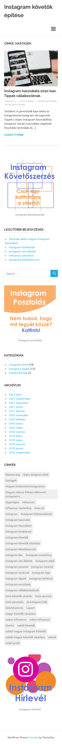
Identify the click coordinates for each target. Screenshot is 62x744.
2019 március (17, 444)
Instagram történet (41, 578)
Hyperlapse (12, 502)
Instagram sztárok (42, 566)
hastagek (11, 480)
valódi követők (26, 625)
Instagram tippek (15, 104)
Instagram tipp (41, 572)
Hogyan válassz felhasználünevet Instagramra (26, 494)
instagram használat (18, 519)
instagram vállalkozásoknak (22, 590)
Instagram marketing (38, 555)
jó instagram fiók (37, 601)
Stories (10, 625)
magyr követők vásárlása (20, 613)
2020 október (17, 419)
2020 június (16, 423)
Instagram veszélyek (18, 584)
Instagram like (14, 555)
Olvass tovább (13, 134)
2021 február (17, 411)
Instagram (12, 513)
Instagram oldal (44, 560)
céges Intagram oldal (35, 474)
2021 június (16, 406)
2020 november (18, 415)
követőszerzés (14, 607)
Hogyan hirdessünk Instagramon (25, 486)
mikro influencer (40, 619)
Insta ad (39, 508)
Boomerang (13, 474)
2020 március (17, 431)
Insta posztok (43, 596)
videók (52, 637)
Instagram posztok (17, 566)
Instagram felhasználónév (36, 513)
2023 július (15, 394)
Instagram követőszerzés (24, 259)
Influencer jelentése (21, 255)
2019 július (15, 435)
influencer (28, 502)
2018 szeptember (20, 452)
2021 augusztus (18, 402)
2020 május (16, 427)
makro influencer (16, 619)
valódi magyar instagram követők (26, 631)
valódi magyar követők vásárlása (25, 637)
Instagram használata (18, 525)
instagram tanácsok (17, 572)
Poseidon (33, 737)
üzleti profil (13, 643)
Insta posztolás (15, 601)
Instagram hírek (46, 101)
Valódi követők (18, 372)
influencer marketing (18, 508)
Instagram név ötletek (22, 251)
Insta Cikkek (27, 101)
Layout (30, 607)
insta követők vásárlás (19, 596)
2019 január (16, 448)
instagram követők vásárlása (23, 543)
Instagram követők (17, 537)
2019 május (16, 440)
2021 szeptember (20, 398)
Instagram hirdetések (22, 247)
